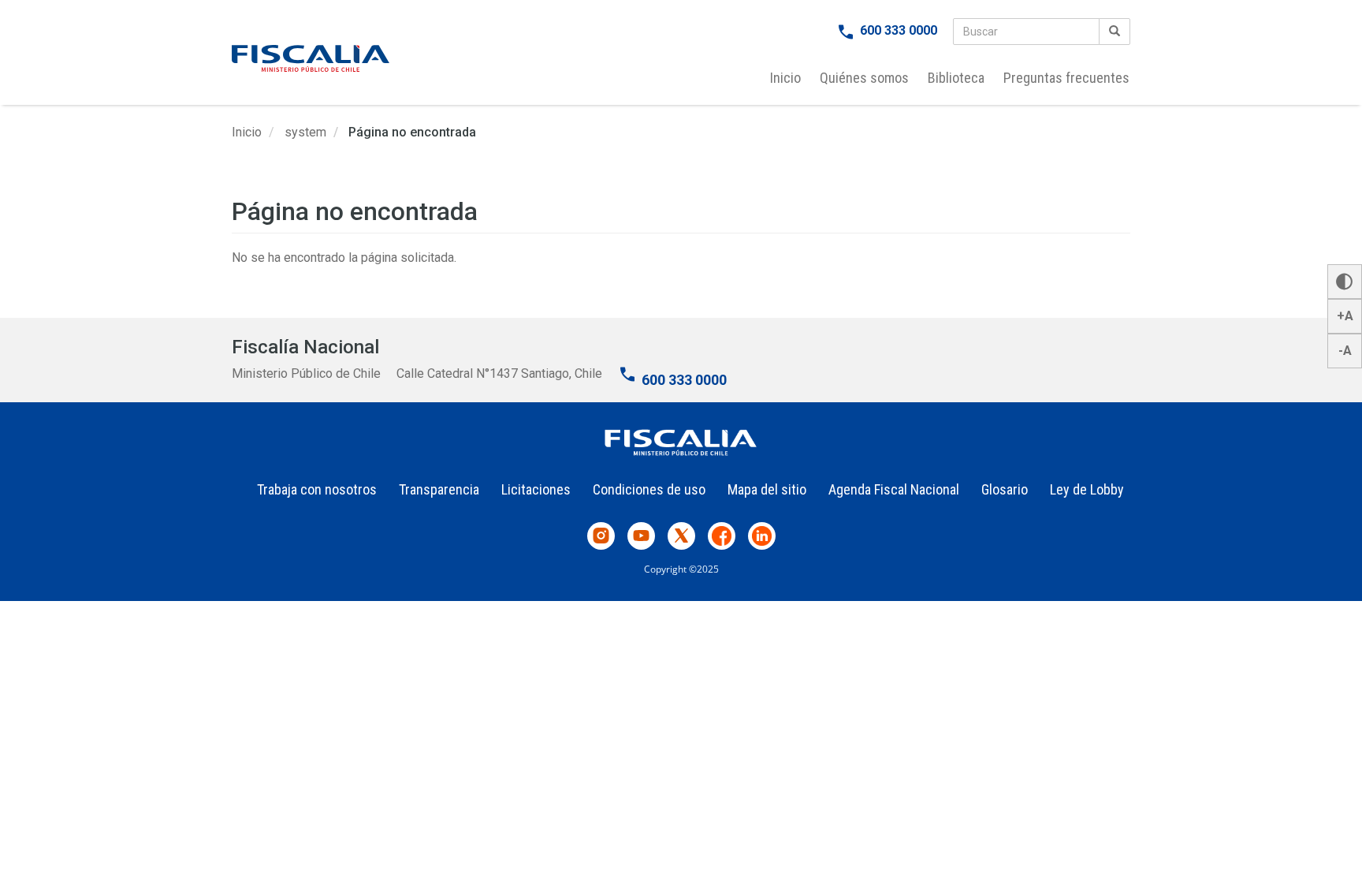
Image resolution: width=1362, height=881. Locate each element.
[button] (1344, 281)
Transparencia (439, 489)
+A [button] (1345, 315)
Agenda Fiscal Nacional (893, 489)
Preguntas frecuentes (1066, 77)
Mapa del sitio (767, 489)
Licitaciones (536, 489)
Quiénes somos (864, 77)
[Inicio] (310, 58)
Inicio (785, 77)
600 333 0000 (898, 30)
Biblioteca (956, 77)
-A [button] (1345, 350)
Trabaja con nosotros (317, 489)
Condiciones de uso (649, 489)
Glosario (1004, 489)
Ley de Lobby (1087, 489)
